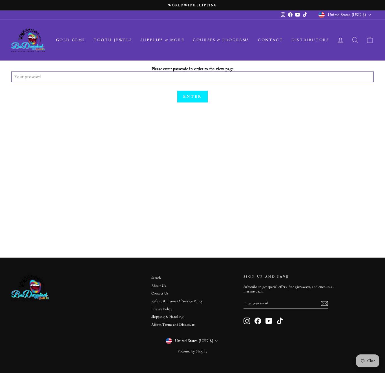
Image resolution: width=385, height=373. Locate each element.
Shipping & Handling (167, 316)
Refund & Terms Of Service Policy (177, 301)
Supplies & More (162, 40)
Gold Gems (70, 40)
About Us (158, 285)
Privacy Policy (161, 309)
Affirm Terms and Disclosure (172, 324)
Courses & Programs (221, 40)
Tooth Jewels (113, 40)
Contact (270, 40)
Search (156, 278)
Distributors (310, 40)
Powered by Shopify (192, 351)
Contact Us (160, 293)
